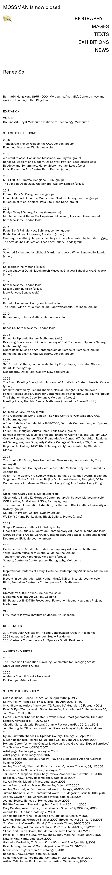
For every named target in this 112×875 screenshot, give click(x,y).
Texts (101, 34)
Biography (89, 18)
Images (99, 26)
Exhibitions (93, 42)
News (102, 50)
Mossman (16, 7)
